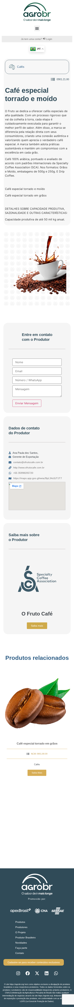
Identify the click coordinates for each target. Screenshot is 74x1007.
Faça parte (21, 947)
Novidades (21, 942)
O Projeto (20, 932)
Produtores (21, 927)
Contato (19, 953)
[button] (37, 28)
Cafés (37, 764)
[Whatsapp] (56, 973)
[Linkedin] (46, 973)
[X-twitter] (37, 973)
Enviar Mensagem (26, 403)
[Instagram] (18, 973)
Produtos (20, 922)
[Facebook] (27, 973)
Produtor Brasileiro (25, 937)
